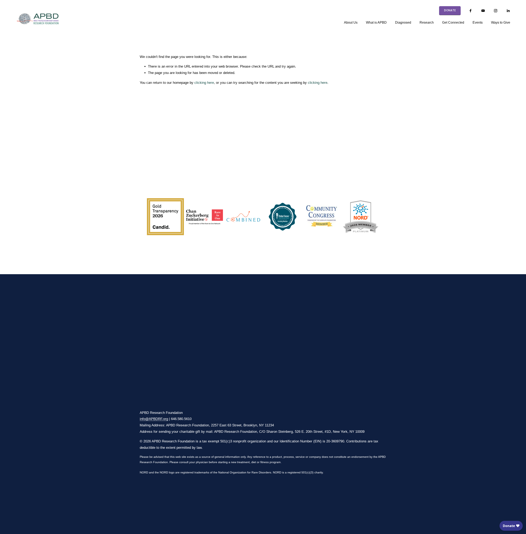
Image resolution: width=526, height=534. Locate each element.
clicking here (204, 83)
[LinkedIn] (508, 11)
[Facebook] (470, 11)
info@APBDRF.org (154, 419)
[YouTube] (483, 11)
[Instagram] (496, 11)
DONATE (450, 10)
